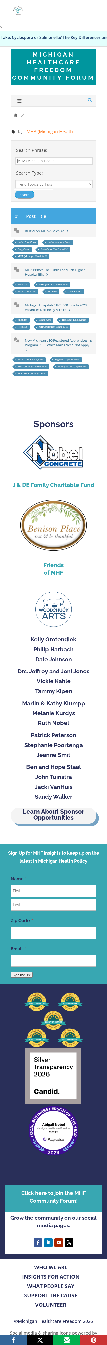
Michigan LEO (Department (72, 366)
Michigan (22, 319)
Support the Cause (50, 1295)
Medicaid (52, 291)
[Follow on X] (69, 1242)
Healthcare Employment (74, 319)
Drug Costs (23, 249)
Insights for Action (51, 1276)
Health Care (45, 319)
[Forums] (16, 115)
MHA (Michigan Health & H (32, 256)
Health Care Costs (27, 242)
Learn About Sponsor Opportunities (53, 814)
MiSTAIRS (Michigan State (32, 373)
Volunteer (50, 1304)
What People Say (50, 1286)
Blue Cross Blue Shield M (54, 249)
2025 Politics (75, 291)
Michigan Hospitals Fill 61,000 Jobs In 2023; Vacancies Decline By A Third (56, 307)
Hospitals (22, 284)
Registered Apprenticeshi (67, 359)
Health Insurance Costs (59, 242)
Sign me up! (22, 975)
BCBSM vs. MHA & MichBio (45, 231)
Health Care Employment (30, 359)
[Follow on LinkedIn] (48, 1242)
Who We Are (51, 1267)
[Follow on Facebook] (38, 1242)
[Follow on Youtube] (58, 1242)
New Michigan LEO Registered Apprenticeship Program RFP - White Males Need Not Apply (58, 342)
